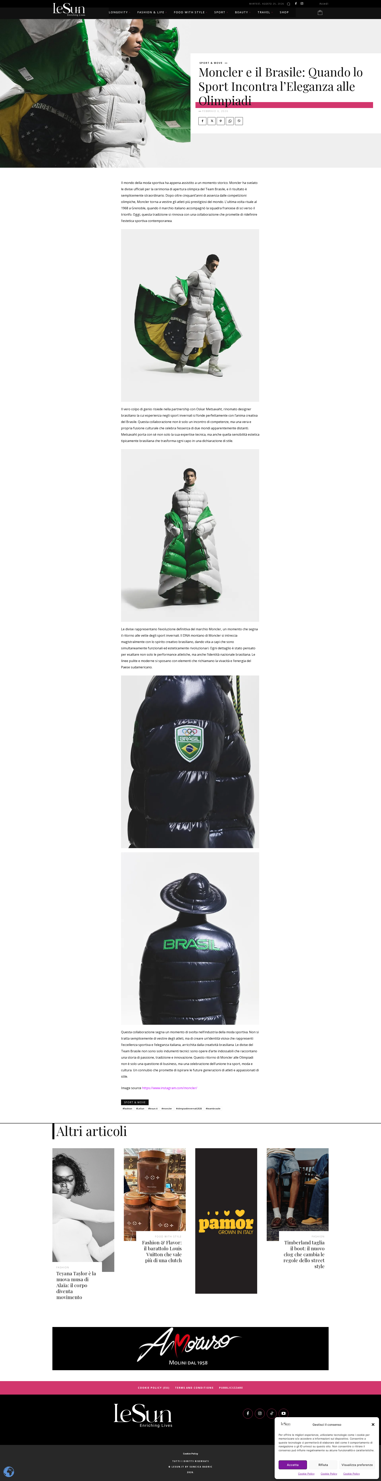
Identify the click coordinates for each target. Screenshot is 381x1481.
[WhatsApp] (230, 121)
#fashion (127, 1108)
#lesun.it (153, 1108)
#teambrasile (213, 1108)
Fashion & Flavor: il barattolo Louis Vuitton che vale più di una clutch (162, 1251)
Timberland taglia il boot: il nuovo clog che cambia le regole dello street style (304, 1254)
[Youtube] (284, 1414)
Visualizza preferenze (357, 1465)
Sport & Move (211, 63)
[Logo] (143, 1416)
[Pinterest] (221, 121)
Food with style (168, 1236)
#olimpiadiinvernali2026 (189, 1108)
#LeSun (140, 1108)
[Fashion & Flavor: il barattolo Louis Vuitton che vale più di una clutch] (155, 1194)
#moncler (167, 1108)
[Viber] (239, 121)
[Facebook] (296, 4)
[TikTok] (272, 1414)
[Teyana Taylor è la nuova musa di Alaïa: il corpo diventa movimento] (83, 1210)
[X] (212, 121)
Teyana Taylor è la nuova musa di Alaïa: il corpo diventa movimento (76, 1285)
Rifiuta (323, 1465)
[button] (373, 1424)
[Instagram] (302, 4)
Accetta (293, 1465)
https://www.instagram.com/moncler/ (169, 1088)
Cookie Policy (306, 1473)
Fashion (62, 1267)
